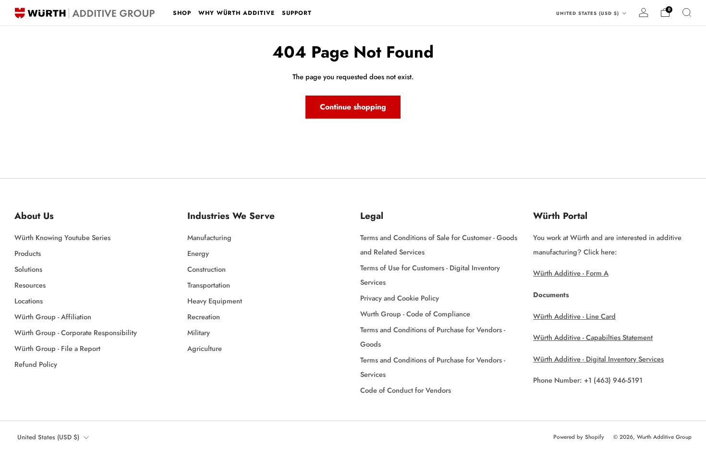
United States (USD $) (588, 13)
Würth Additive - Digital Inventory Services (598, 359)
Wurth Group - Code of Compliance (415, 314)
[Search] (687, 12)
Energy (198, 253)
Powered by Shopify (578, 437)
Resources (30, 285)
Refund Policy (35, 364)
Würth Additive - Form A (571, 273)
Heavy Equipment (214, 301)
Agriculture (204, 348)
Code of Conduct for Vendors (405, 390)
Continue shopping (353, 106)
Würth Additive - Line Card (574, 316)
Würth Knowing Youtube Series (62, 237)
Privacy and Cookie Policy (399, 298)
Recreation (203, 317)
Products (27, 253)
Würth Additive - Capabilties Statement (593, 337)
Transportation (208, 285)
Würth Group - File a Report (57, 348)
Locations (28, 301)
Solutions (28, 269)
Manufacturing (209, 237)
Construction (206, 269)
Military (198, 332)
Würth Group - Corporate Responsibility (75, 332)
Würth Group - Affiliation (52, 317)
